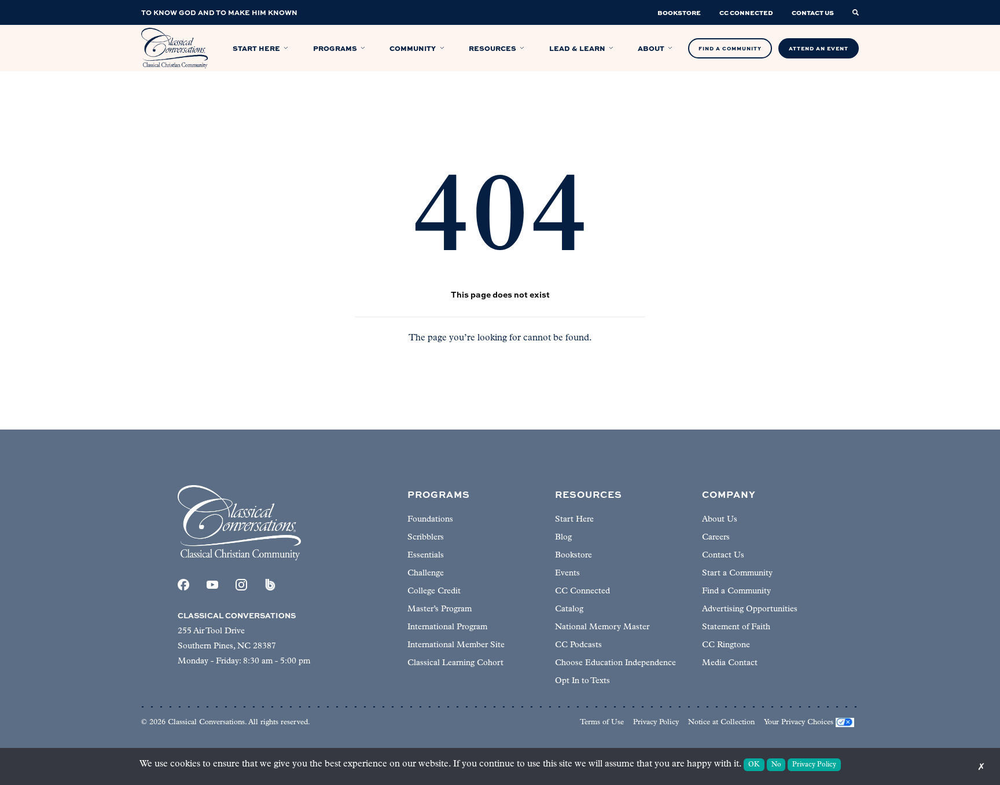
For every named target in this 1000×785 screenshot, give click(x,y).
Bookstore (573, 555)
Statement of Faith (736, 627)
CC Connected (582, 591)
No (776, 764)
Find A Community (730, 48)
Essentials (425, 555)
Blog (563, 537)
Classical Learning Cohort (455, 663)
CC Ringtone (726, 645)
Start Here (574, 519)
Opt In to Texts (582, 681)
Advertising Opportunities (749, 609)
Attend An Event (818, 48)
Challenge (425, 573)
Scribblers (425, 537)
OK (754, 764)
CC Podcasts (578, 645)
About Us (719, 519)
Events (567, 573)
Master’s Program (439, 609)
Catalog (569, 609)
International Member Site (456, 645)
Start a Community (737, 573)
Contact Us (723, 555)
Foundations (430, 519)
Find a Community (736, 591)
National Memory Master (602, 627)
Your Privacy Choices (798, 722)
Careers (716, 537)
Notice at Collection (721, 722)
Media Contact (730, 663)
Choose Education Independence (615, 663)
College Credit (434, 591)
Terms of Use (602, 722)
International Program (447, 627)
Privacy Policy (656, 722)
